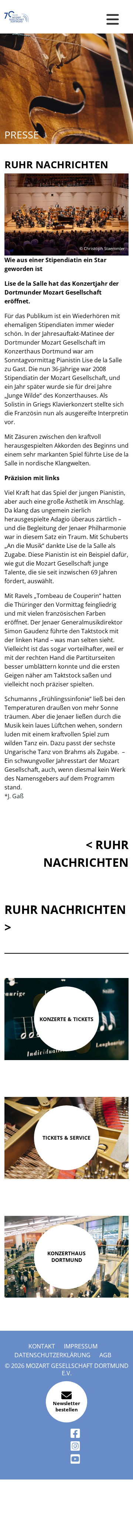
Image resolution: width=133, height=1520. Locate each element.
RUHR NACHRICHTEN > (65, 918)
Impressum (81, 1346)
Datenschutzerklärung (52, 1355)
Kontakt (41, 1346)
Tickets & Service (66, 1137)
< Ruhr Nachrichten (86, 853)
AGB (105, 1355)
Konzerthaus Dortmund (66, 1256)
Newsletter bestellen (66, 1406)
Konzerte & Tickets (66, 1019)
